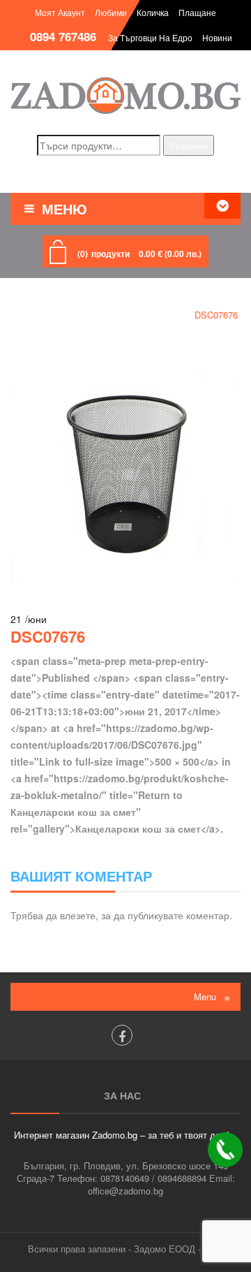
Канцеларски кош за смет (116, 314)
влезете (78, 915)
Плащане (197, 12)
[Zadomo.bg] (125, 95)
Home (26, 314)
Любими (111, 12)
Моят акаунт (60, 12)
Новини (217, 37)
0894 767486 (63, 36)
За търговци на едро (150, 37)
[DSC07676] (125, 466)
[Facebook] (122, 1035)
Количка (153, 12)
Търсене (188, 145)
